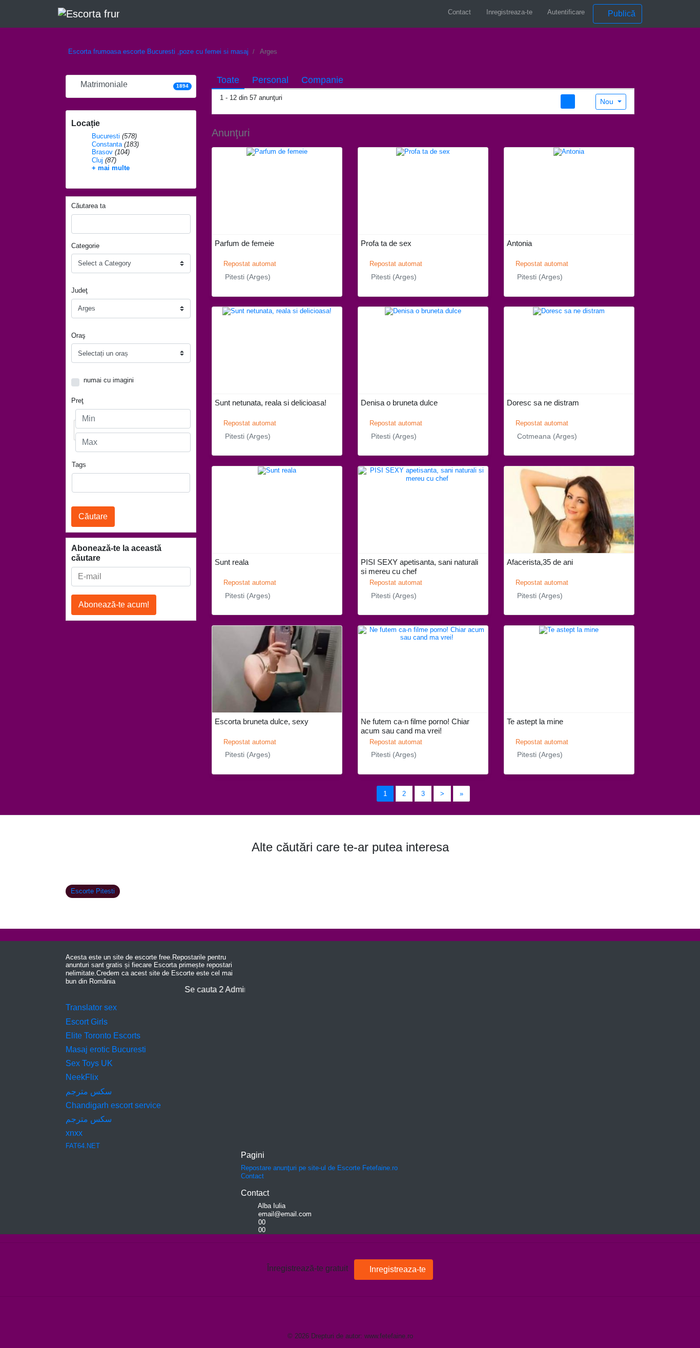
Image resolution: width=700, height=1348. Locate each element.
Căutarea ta (88, 206)
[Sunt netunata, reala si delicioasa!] (277, 311)
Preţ (77, 400)
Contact (458, 12)
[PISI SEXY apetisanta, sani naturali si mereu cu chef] (423, 474)
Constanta (107, 144)
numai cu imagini (109, 380)
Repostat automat (248, 264)
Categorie (85, 246)
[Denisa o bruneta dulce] (423, 311)
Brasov (102, 152)
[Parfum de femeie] (276, 151)
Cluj (97, 160)
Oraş (78, 335)
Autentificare (565, 12)
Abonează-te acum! (113, 604)
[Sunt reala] (277, 470)
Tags (79, 464)
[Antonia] (568, 151)
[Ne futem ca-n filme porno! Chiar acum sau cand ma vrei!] (423, 633)
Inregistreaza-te (508, 12)
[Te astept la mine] (569, 629)
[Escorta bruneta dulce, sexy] (277, 699)
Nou (607, 101)
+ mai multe (111, 168)
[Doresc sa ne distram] (569, 311)
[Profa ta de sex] (423, 151)
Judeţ (79, 290)
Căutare (93, 516)
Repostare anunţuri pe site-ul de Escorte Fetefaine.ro (319, 1168)
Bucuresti (106, 136)
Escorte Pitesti (93, 891)
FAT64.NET (83, 1146)
